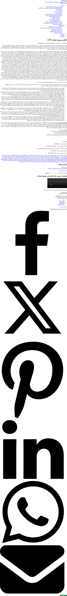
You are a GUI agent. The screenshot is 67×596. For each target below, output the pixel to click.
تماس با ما (62, 36)
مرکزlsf (9, 160)
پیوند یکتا (21, 161)
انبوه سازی (7, 155)
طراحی (42, 159)
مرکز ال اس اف (15, 160)
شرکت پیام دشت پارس (49, 159)
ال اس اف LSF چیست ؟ (56, 29)
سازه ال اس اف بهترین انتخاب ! (55, 26)
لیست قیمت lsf (44, 160)
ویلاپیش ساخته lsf (47, 161)
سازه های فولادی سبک (23, 157)
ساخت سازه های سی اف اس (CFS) (54, 6)
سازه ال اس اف (32, 157)
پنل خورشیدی (51, 156)
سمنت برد (15, 157)
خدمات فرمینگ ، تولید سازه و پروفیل (54, 15)
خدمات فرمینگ (56, 17)
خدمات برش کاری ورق (54, 19)
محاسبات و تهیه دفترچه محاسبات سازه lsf (28, 160)
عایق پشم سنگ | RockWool (56, 31)
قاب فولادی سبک (4, 159)
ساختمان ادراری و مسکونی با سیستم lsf (58, 157)
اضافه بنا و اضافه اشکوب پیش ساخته (54, 21)
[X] (32, 339)
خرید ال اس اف (17, 156)
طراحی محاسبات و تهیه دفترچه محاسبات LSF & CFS (50, 8)
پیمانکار (46, 156)
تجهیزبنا (26, 156)
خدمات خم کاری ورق (54, 20)
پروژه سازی (53, 155)
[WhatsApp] (32, 544)
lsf (39, 155)
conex (37, 155)
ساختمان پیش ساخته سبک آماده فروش (53, 14)
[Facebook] (32, 274)
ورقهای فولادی (54, 161)
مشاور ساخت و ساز (57, 24)
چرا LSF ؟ (64, 167)
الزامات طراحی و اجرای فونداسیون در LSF (57, 168)
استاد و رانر (29, 155)
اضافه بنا (12, 155)
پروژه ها (62, 34)
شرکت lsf (57, 159)
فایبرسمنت (37, 159)
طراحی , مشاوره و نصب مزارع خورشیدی (53, 22)
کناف (49, 160)
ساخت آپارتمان (58, 9)
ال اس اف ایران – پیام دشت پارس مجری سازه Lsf (51, 27)
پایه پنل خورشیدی (63, 156)
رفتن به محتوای (63, 3)
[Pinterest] (32, 417)
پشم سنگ (57, 156)
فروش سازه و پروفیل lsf (14, 159)
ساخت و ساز (11, 156)
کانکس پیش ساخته (55, 160)
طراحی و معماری (58, 11)
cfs (34, 155)
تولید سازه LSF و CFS (54, 16)
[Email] (32, 593)
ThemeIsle (52, 209)
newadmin (40, 43)
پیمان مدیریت (59, 13)
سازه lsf (38, 157)
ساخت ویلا (59, 10)
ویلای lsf (41, 161)
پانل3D (3, 155)
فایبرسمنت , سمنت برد (57, 30)
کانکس (61, 160)
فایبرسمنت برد (31, 159)
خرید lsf (23, 156)
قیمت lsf (65, 160)
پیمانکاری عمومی (40, 156)
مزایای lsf (5, 160)
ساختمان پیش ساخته (44, 157)
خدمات (62, 5)
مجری (39, 160)
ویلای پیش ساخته (58, 32)
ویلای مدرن (28, 161)
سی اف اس (10, 157)
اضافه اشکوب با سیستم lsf (20, 155)
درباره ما (62, 35)
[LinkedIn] (32, 480)
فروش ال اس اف (24, 159)
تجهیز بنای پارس (32, 156)
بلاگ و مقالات (61, 25)
